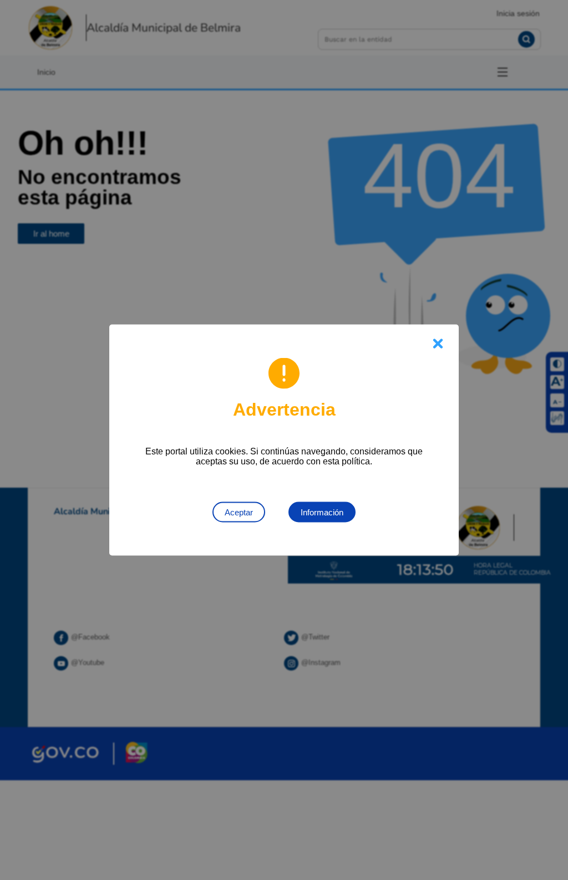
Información (322, 512)
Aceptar (239, 512)
